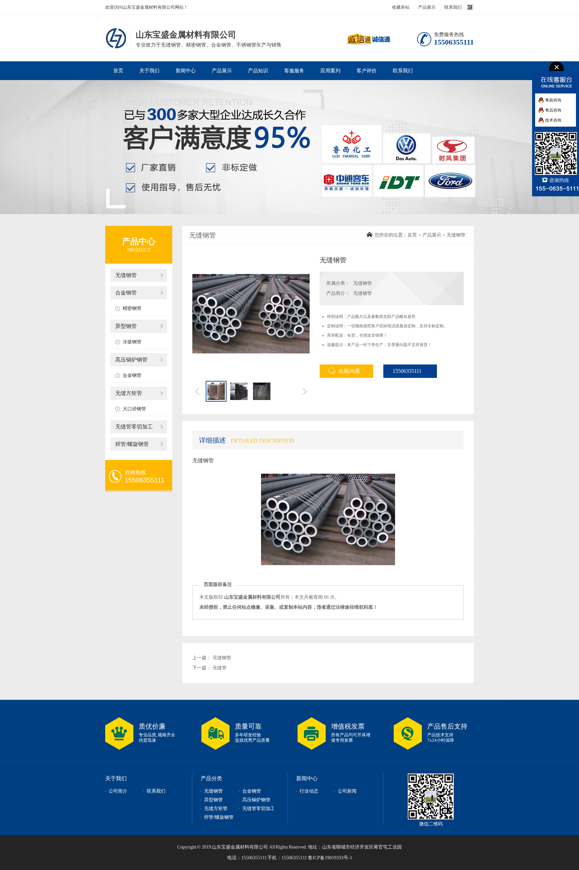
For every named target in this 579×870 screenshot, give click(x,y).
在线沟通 (349, 371)
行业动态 (309, 791)
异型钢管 (126, 326)
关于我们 (149, 70)
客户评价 (367, 70)
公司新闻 (347, 791)
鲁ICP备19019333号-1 (330, 857)
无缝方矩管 (128, 393)
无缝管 (219, 667)
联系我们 (453, 7)
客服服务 (294, 70)
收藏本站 (400, 7)
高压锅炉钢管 (131, 359)
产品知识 (258, 70)
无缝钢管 (126, 275)
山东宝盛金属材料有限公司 (117, 38)
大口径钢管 (134, 408)
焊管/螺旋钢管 (132, 444)
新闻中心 (186, 70)
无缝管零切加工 (134, 426)
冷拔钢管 (132, 341)
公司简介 (118, 791)
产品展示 (427, 7)
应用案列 (330, 70)
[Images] (251, 313)
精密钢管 (132, 308)
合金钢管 (126, 292)
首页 (118, 70)
